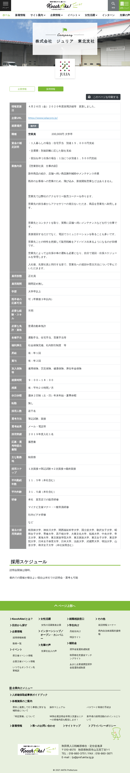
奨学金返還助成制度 (80, 649)
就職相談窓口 (76, 618)
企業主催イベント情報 (24, 661)
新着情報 (20, 15)
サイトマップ (73, 725)
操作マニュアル (57, 707)
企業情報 (55, 15)
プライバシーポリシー (103, 725)
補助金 (73, 643)
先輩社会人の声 (49, 651)
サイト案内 (36, 15)
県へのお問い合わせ (43, 725)
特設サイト (75, 637)
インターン (108, 15)
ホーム (6, 15)
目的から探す (19, 625)
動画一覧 (17, 643)
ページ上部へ (66, 605)
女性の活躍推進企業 (51, 625)
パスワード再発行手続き (99, 707)
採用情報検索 (19, 637)
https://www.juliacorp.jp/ (43, 117)
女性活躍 (90, 15)
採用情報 (50, 89)
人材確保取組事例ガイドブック (30, 694)
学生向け (74, 625)
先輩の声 (46, 644)
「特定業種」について (24, 716)
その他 (101, 618)
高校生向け (75, 631)
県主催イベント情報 (23, 655)
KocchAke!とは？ (22, 618)
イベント (73, 15)
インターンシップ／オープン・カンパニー (52, 634)
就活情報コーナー (107, 625)
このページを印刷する (105, 96)
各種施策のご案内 (22, 701)
